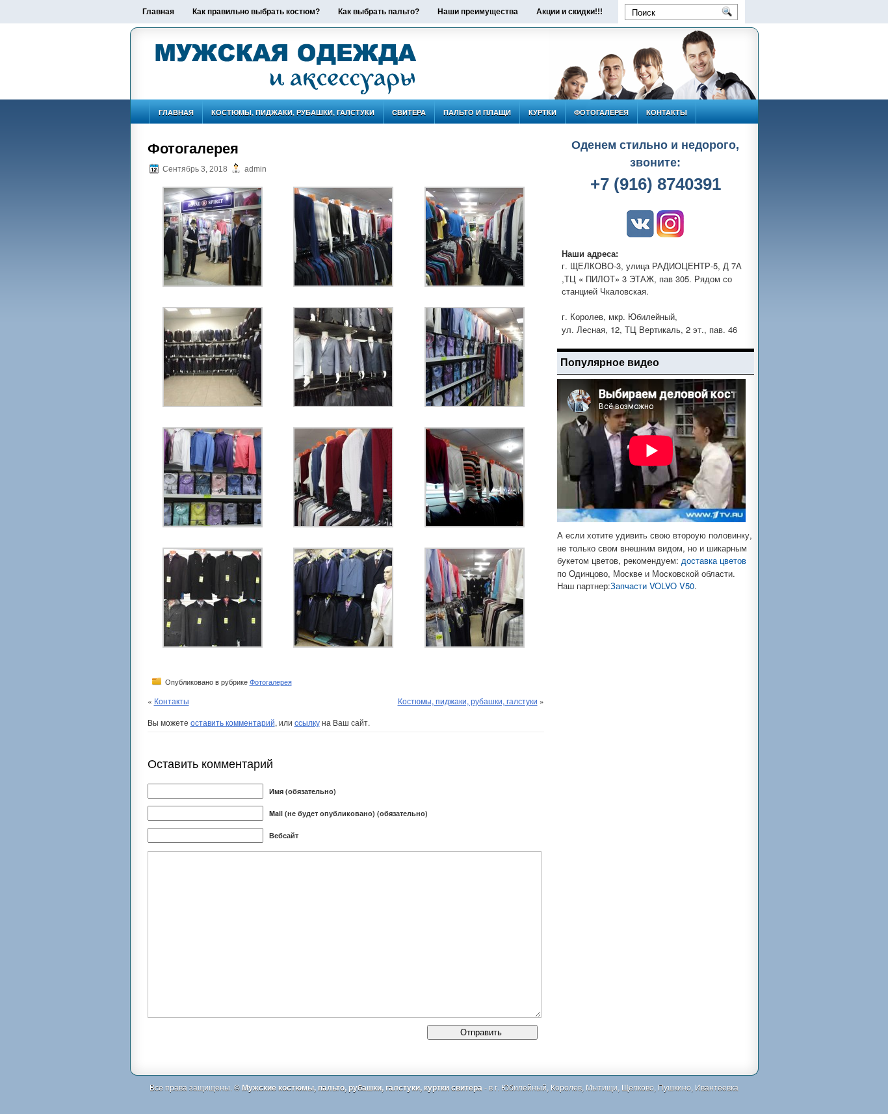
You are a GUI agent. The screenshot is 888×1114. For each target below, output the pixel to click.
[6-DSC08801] (474, 404)
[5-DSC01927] (343, 404)
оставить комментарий (232, 722)
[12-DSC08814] (474, 644)
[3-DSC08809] (474, 283)
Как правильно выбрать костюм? (256, 11)
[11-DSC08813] (343, 644)
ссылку (307, 722)
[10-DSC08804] (213, 644)
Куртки (542, 112)
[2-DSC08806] (343, 283)
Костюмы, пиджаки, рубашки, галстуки (292, 112)
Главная (158, 11)
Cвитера (409, 112)
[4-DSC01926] (213, 404)
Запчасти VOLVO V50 (652, 585)
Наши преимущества (477, 11)
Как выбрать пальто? (378, 11)
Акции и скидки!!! (569, 11)
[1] (213, 283)
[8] (343, 524)
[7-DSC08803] (213, 524)
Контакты (666, 112)
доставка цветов (713, 560)
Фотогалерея (601, 112)
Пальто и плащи (477, 112)
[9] (474, 524)
